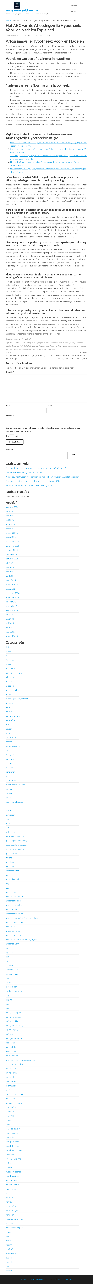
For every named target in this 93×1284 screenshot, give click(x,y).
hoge (8, 883)
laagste (9, 999)
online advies (11, 1072)
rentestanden (12, 1133)
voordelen (51, 349)
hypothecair (11, 892)
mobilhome (10, 1042)
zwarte (9, 1270)
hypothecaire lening (14, 913)
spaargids (10, 1154)
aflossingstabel (12, 690)
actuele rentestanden (15, 673)
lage (8, 1004)
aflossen (9, 681)
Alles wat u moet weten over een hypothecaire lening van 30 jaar (34, 481)
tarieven (9, 1163)
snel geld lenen (12, 1141)
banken (9, 741)
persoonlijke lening (14, 1103)
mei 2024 (10, 623)
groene (9, 857)
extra (8, 819)
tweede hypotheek (14, 1171)
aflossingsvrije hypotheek (22, 339)
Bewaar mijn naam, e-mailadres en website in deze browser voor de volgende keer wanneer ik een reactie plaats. (43, 429)
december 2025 (12, 541)
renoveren (10, 1120)
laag (7, 995)
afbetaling (10, 677)
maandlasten (50, 346)
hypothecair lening (14, 905)
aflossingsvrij (11, 694)
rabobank (10, 1111)
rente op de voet (13, 1128)
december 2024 (12, 593)
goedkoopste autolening (16, 840)
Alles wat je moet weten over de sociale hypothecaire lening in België (36, 468)
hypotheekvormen (14, 943)
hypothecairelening (14, 922)
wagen (8, 1232)
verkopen (10, 1214)
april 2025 (10, 576)
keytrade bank (12, 969)
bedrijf (9, 750)
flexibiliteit (27, 346)
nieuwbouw (11, 1051)
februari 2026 (12, 533)
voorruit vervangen (14, 1227)
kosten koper (11, 986)
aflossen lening (26, 343)
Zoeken (9, 449)
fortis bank (10, 832)
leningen (9, 1034)
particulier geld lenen (15, 1094)
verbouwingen (12, 1210)
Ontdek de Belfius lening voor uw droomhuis (25, 472)
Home (8, 20)
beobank (9, 767)
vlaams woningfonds (14, 1219)
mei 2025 (10, 571)
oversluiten (11, 1081)
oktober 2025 (12, 550)
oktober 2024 (12, 601)
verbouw (9, 1197)
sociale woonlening (14, 1150)
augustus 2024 (12, 610)
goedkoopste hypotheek (16, 845)
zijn (7, 1266)
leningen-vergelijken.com (22, 10)
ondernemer (11, 1068)
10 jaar (9, 647)
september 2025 (13, 554)
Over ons (73, 6)
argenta (9, 703)
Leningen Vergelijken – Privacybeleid (46, 1279)
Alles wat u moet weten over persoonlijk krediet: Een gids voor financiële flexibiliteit (42, 476)
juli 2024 (9, 614)
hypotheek (10, 926)
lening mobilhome (13, 1021)
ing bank (9, 952)
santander (10, 1137)
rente (8, 1124)
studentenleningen (14, 1158)
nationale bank (12, 1047)
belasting (10, 759)
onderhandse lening (14, 1064)
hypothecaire (11, 909)
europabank (11, 815)
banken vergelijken (14, 746)
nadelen (58, 346)
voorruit (9, 1223)
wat (7, 1236)
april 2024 (10, 627)
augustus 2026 (12, 507)
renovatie (10, 1115)
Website (10, 415)
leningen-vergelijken (34, 35)
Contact (73, 11)
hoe (7, 875)
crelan (8, 797)
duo (7, 806)
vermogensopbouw (39, 349)
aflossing (10, 685)
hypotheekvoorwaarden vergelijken (21, 939)
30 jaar (9, 664)
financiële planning (69, 343)
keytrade (9, 965)
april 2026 (10, 524)
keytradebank (12, 974)
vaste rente (11, 1189)
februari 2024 (12, 636)
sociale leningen (13, 1146)
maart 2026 (11, 528)
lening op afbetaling (14, 1025)
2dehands (10, 660)
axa (7, 724)
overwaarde (11, 1085)
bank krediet (11, 737)
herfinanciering (12, 870)
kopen (8, 978)
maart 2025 (11, 580)
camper (9, 789)
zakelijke (9, 1262)
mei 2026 (10, 520)
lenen (8, 1008)
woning (9, 1244)
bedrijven (10, 754)
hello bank (10, 862)
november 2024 (12, 597)
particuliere (11, 1098)
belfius (9, 763)
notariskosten (12, 1055)
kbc (7, 961)
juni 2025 (10, 567)
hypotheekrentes (13, 935)
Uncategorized (12, 1176)
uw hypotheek (12, 1180)
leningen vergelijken (14, 1038)
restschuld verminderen (70, 346)
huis (7, 888)
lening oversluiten (14, 1029)
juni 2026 (10, 515)
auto (8, 707)
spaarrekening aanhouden (23, 349)
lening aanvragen (13, 1012)
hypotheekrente (13, 931)
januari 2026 (11, 537)
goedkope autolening (15, 849)
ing (7, 948)
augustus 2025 (12, 558)
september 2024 (13, 606)
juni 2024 (10, 619)
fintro (8, 823)
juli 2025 (9, 563)
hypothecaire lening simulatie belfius (22, 918)
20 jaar (9, 651)
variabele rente (12, 1184)
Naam (9, 405)
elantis (9, 810)
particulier (10, 1090)
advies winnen (14, 343)
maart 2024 (11, 632)
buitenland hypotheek (15, 784)
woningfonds (11, 1249)
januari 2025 (11, 589)
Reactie (10, 372)
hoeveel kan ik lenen (14, 879)
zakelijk (9, 1257)
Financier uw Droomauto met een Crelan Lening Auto (29, 485)
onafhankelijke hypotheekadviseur (20, 1060)
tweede (9, 1167)
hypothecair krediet (14, 896)
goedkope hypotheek (15, 853)
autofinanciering (13, 716)
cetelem (9, 793)
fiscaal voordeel (17, 346)
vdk (7, 1193)
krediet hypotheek (14, 991)
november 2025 (12, 546)
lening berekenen (13, 1017)
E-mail (49, 405)
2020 (8, 655)
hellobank (10, 866)
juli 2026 (9, 511)
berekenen (10, 772)
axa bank (9, 729)
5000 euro (10, 668)
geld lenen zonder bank (16, 836)
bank (8, 733)
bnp (7, 776)
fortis (8, 827)
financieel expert (55, 343)
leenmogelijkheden (38, 346)
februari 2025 (12, 584)
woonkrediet (11, 1253)
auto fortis (10, 711)
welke (8, 1240)
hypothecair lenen (13, 900)
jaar (7, 956)
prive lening (11, 1107)
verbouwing (11, 1206)
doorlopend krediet (14, 802)
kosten (8, 982)
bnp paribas (11, 780)
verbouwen (11, 1201)
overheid (10, 1077)
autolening (10, 720)
